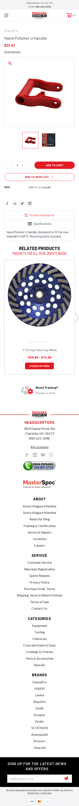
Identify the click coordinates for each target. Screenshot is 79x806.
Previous (3, 317)
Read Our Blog (39, 519)
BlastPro (39, 702)
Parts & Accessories (39, 658)
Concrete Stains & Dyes (39, 645)
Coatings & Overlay (39, 652)
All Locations (40, 447)
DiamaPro (39, 682)
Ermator (39, 715)
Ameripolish (39, 734)
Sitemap (46, 793)
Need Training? (47, 387)
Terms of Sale (39, 602)
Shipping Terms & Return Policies (39, 595)
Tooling (39, 632)
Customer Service (39, 562)
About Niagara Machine (39, 506)
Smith (40, 708)
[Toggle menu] (11, 15)
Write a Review (12, 51)
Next (77, 317)
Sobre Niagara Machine (39, 512)
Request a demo (46, 393)
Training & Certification (39, 526)
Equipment (39, 625)
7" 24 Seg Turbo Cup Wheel (39, 350)
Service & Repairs (40, 532)
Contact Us (39, 608)
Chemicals (39, 639)
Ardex (39, 721)
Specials (39, 665)
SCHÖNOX (39, 728)
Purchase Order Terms (39, 589)
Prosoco (39, 741)
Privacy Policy (39, 582)
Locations (39, 539)
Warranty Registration (39, 569)
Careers (39, 545)
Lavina (39, 695)
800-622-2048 (43, 6)
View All (39, 748)
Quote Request (39, 575)
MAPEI (39, 688)
